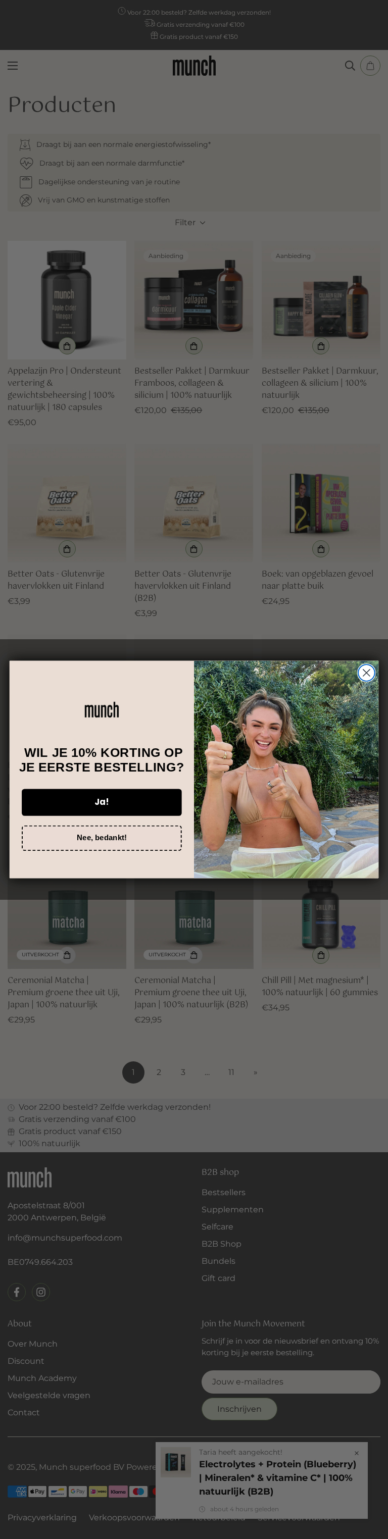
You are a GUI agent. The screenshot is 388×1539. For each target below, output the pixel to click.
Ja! (101, 801)
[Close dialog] (366, 672)
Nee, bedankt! (101, 838)
